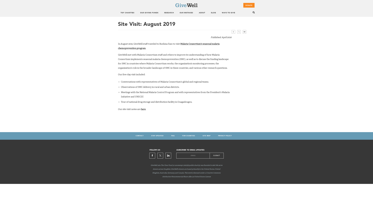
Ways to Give (228, 13)
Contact (140, 135)
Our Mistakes (186, 13)
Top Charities (127, 13)
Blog (213, 13)
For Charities (188, 135)
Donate (249, 5)
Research (169, 13)
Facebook (233, 32)
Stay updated (157, 135)
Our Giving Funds (149, 13)
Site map (207, 135)
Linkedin (168, 156)
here (143, 109)
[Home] (186, 6)
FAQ (173, 135)
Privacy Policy (225, 135)
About (202, 13)
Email (244, 32)
